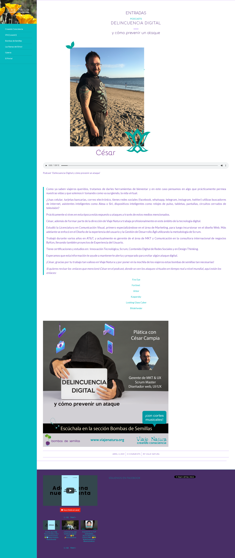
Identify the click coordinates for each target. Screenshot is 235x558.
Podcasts (136, 19)
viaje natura (152, 454)
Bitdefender (136, 308)
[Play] (70, 490)
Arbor (136, 291)
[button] (73, 517)
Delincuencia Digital (136, 23)
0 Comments (133, 454)
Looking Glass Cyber (136, 302)
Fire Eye (136, 279)
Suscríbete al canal (71, 510)
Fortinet (136, 285)
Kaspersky (136, 296)
